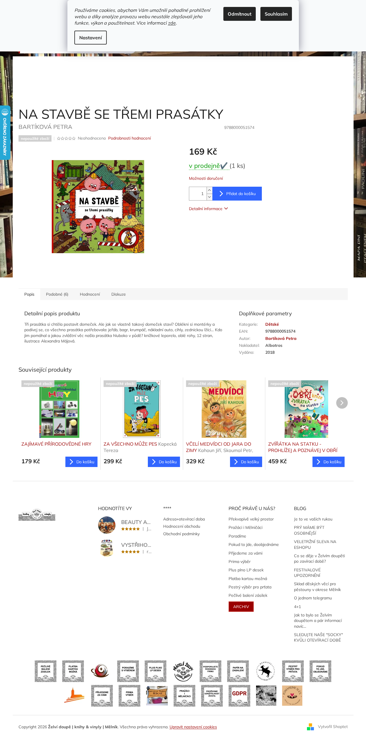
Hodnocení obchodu (181, 526)
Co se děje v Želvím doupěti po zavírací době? (319, 558)
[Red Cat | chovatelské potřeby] (157, 695)
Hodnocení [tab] (90, 294)
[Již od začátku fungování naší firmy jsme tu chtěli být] (184, 695)
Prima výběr (240, 561)
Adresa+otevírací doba (184, 519)
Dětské (272, 324)
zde (172, 23)
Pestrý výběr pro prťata (250, 587)
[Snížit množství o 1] (209, 197)
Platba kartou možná (248, 578)
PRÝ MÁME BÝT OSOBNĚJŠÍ (309, 530)
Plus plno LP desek (246, 570)
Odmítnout (239, 14)
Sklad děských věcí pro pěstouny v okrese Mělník (317, 586)
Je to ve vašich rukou (313, 519)
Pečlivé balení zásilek (248, 595)
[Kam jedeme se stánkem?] (266, 695)
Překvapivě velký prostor (251, 519)
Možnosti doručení (206, 178)
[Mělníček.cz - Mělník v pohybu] (74, 695)
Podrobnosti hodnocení (129, 138)
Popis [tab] (29, 294)
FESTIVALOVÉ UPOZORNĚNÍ (307, 572)
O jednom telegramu (313, 598)
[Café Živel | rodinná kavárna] (100, 670)
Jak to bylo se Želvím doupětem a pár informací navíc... (318, 620)
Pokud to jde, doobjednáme (254, 544)
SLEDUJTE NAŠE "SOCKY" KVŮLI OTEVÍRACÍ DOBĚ (318, 637)
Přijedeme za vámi (245, 553)
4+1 (297, 606)
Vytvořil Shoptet (333, 726)
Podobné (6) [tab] (57, 294)
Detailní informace (205, 208)
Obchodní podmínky (181, 533)
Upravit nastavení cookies (193, 726)
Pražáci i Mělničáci (245, 527)
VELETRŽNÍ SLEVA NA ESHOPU (315, 544)
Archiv (241, 606)
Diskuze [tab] (118, 294)
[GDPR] (239, 695)
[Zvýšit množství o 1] (209, 190)
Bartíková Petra (281, 338)
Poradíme (237, 536)
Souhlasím (276, 14)
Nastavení (90, 37)
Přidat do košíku (241, 193)
